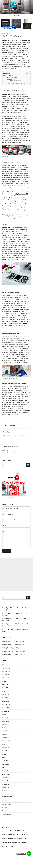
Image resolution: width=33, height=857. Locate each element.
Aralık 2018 (5, 761)
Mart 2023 (5, 698)
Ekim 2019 (5, 727)
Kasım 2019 (5, 724)
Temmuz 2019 (6, 737)
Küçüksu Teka (11, 79)
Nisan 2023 (5, 694)
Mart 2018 (5, 790)
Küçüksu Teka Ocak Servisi (15, 80)
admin (13, 33)
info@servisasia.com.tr (11, 846)
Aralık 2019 (5, 721)
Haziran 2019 (6, 741)
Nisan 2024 (5, 678)
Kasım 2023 (5, 688)
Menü (17, 16)
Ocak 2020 (5, 718)
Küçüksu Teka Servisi (9, 76)
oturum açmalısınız (20, 435)
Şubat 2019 (5, 754)
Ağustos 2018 (6, 774)
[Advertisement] (16, 574)
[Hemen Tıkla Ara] (29, 853)
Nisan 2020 (5, 714)
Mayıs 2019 (5, 744)
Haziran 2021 (6, 708)
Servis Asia (9, 9)
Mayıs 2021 (5, 711)
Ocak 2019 (5, 757)
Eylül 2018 (5, 771)
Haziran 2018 (6, 781)
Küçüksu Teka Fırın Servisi (15, 81)
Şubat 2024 (5, 681)
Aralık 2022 (5, 701)
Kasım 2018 (5, 764)
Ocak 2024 (5, 684)
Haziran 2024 (6, 671)
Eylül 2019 (5, 731)
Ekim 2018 (5, 767)
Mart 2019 (5, 751)
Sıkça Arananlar (6, 811)
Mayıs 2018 (5, 784)
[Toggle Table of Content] (27, 73)
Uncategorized (6, 814)
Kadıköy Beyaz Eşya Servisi (10, 641)
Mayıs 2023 (5, 691)
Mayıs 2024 (5, 674)
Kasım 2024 (5, 664)
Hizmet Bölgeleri (10, 425)
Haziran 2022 (6, 704)
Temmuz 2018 (6, 777)
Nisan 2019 (5, 747)
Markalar (4, 807)
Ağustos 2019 (6, 734)
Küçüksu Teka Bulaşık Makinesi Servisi (17, 83)
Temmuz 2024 (6, 668)
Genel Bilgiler (6, 801)
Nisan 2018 (5, 787)
